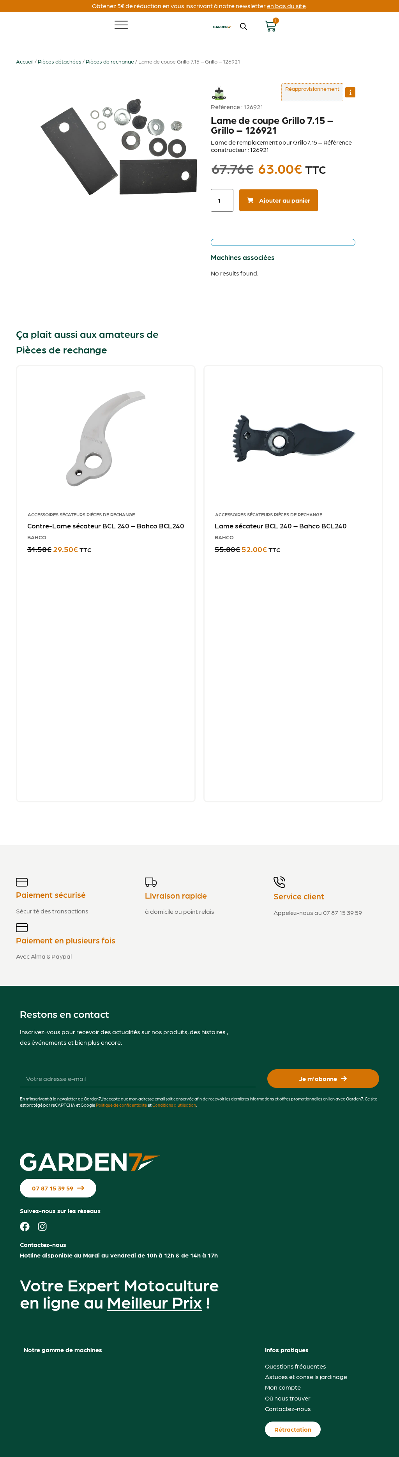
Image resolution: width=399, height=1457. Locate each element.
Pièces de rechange (110, 61)
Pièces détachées (59, 61)
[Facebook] (25, 1226)
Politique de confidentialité (121, 1104)
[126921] (120, 143)
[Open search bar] (243, 26)
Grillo (219, 88)
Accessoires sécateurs (56, 514)
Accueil (25, 61)
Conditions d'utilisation (174, 1104)
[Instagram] (42, 1226)
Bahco (36, 537)
